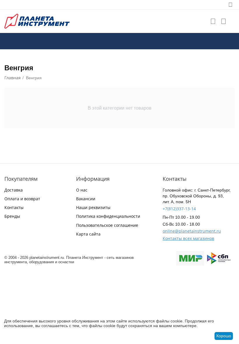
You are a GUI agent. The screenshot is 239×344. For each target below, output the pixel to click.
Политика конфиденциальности (108, 216)
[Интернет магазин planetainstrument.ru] (37, 21)
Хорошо (223, 336)
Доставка (13, 190)
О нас (81, 190)
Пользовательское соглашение (107, 225)
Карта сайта (88, 234)
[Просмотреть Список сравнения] (223, 21)
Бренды (12, 216)
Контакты (14, 207)
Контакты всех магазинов (188, 238)
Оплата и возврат (22, 198)
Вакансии (85, 198)
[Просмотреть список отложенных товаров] (213, 21)
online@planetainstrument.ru (192, 231)
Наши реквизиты (93, 207)
